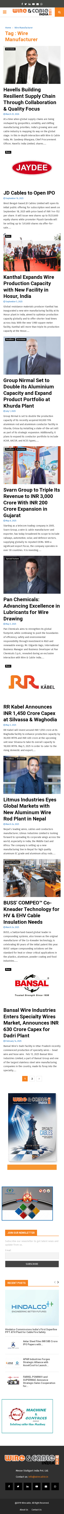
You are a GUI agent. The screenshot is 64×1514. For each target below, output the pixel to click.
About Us (24, 1510)
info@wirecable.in (38, 1476)
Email (8, 1250)
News (8, 152)
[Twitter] (18, 1486)
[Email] (46, 1486)
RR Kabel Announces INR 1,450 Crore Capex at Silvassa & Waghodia (30, 713)
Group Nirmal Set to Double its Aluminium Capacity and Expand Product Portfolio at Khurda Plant (28, 393)
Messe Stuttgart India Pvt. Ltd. (32, 1470)
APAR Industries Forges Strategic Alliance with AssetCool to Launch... (36, 1362)
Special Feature (12, 559)
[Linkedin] (27, 1486)
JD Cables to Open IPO (29, 193)
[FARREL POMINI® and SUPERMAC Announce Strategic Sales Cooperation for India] (13, 1380)
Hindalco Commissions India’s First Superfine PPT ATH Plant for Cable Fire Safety (31, 1331)
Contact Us (37, 1510)
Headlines (10, 340)
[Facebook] (9, 1486)
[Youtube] (36, 1486)
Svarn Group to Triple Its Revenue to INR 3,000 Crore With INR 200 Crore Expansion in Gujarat (31, 502)
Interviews (10, 49)
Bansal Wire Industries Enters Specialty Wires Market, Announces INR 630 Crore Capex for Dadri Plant (31, 1023)
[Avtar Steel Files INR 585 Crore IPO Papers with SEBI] (13, 1345)
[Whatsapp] (55, 1486)
